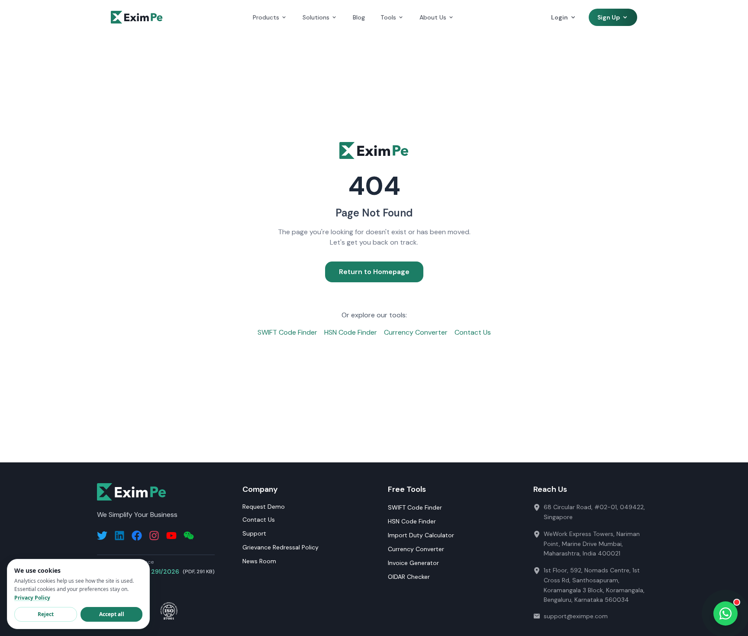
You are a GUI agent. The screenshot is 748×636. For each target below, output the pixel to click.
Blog (359, 17)
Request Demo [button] (263, 506)
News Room (259, 561)
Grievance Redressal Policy (280, 547)
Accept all (111, 614)
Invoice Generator (413, 563)
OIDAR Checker (409, 577)
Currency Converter (416, 332)
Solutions (316, 17)
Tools (388, 17)
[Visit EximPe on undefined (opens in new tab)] (189, 535)
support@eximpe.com (576, 616)
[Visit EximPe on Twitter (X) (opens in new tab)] (102, 535)
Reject (46, 614)
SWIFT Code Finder (287, 332)
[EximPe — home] (137, 17)
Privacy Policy (32, 597)
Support (254, 533)
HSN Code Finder (350, 332)
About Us (432, 17)
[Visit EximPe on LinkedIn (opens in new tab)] (119, 535)
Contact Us (473, 332)
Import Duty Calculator (421, 535)
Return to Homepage (374, 271)
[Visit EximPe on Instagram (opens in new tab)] (154, 535)
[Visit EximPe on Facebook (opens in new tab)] (137, 535)
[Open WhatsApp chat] (725, 613)
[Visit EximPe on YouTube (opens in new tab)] (171, 535)
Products (266, 17)
